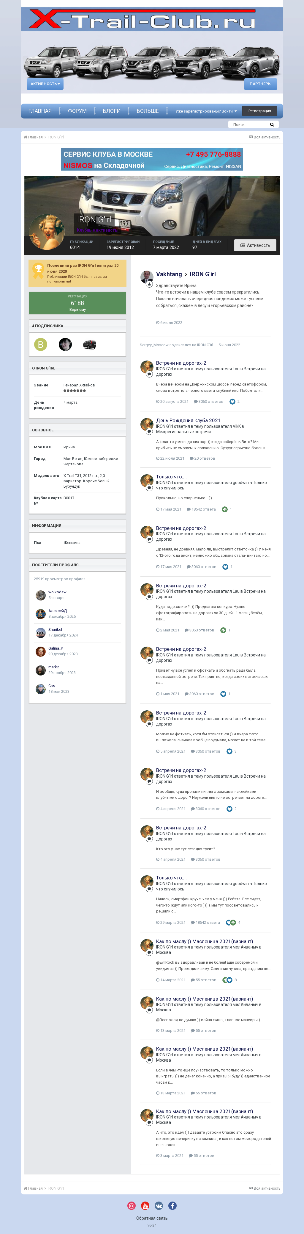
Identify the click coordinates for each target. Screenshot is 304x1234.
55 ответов (205, 980)
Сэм (52, 686)
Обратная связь (152, 1218)
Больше (148, 111)
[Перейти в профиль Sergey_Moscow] (89, 344)
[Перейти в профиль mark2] (41, 670)
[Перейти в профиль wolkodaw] (41, 595)
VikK (237, 426)
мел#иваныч (245, 947)
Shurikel (55, 629)
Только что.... (171, 477)
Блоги (112, 111)
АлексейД (57, 611)
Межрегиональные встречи (183, 431)
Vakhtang (169, 274)
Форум (77, 111)
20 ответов (204, 458)
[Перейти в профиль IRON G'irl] (146, 367)
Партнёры (261, 84)
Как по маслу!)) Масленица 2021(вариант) (204, 941)
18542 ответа (203, 509)
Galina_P (55, 648)
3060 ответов (211, 401)
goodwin (241, 482)
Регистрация (259, 111)
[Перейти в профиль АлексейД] (41, 614)
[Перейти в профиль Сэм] (41, 689)
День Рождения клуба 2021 (188, 420)
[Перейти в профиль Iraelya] (65, 344)
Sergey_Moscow (154, 345)
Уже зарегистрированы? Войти (205, 111)
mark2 (53, 667)
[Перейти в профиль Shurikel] (41, 633)
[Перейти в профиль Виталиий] (40, 344)
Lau (236, 368)
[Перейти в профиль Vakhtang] (146, 277)
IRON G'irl (203, 274)
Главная (40, 111)
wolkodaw (57, 592)
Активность (44, 84)
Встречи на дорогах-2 (181, 363)
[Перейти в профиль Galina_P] (41, 652)
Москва (163, 952)
